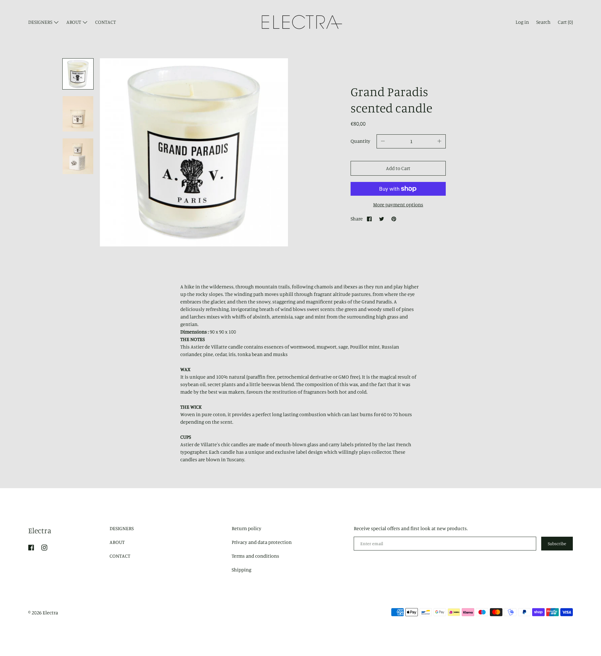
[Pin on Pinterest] (393, 218)
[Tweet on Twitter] (381, 218)
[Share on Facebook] (369, 218)
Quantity (360, 141)
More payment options (398, 204)
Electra (39, 530)
